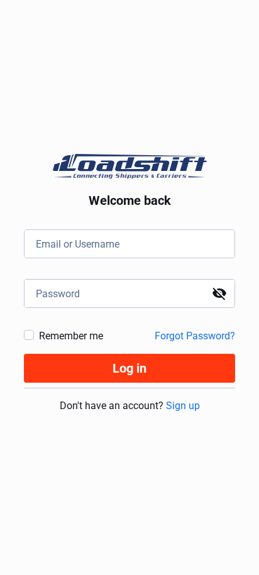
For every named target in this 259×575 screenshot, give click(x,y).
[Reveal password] (219, 293)
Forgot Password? (195, 336)
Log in (129, 368)
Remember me (71, 336)
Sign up (183, 406)
